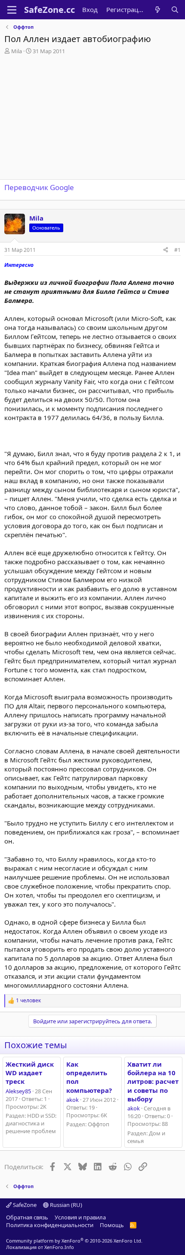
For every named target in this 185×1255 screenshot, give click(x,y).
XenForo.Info (59, 1247)
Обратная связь (27, 1217)
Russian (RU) (65, 1205)
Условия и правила (80, 1217)
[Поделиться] (165, 250)
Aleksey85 (18, 1091)
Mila (16, 51)
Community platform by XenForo (74, 1240)
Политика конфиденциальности (49, 1225)
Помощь (112, 1225)
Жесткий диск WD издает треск (30, 1073)
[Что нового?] (157, 10)
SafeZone (24, 1205)
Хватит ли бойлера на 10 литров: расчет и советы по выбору (153, 1081)
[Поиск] (174, 10)
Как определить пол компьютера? (89, 1077)
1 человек (28, 1000)
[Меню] (12, 9)
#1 (177, 250)
